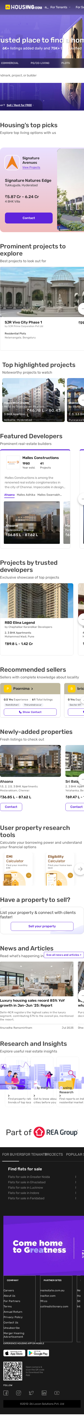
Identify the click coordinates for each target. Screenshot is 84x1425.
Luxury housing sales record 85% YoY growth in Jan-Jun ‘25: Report (32, 1002)
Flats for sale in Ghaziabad (26, 1182)
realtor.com (48, 1295)
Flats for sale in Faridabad (26, 1198)
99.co (43, 1301)
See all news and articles (63, 954)
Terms (8, 1306)
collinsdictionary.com (54, 1306)
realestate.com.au (52, 1290)
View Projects (31, 167)
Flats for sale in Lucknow (25, 1188)
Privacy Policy (13, 1317)
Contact (29, 218)
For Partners (12, 1301)
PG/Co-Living (40, 63)
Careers (9, 1290)
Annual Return (13, 1311)
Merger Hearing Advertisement (14, 1335)
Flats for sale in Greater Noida (29, 1177)
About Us (9, 1295)
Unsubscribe (12, 1327)
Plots (65, 63)
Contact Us (11, 1322)
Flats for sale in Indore (23, 1193)
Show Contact (32, 712)
